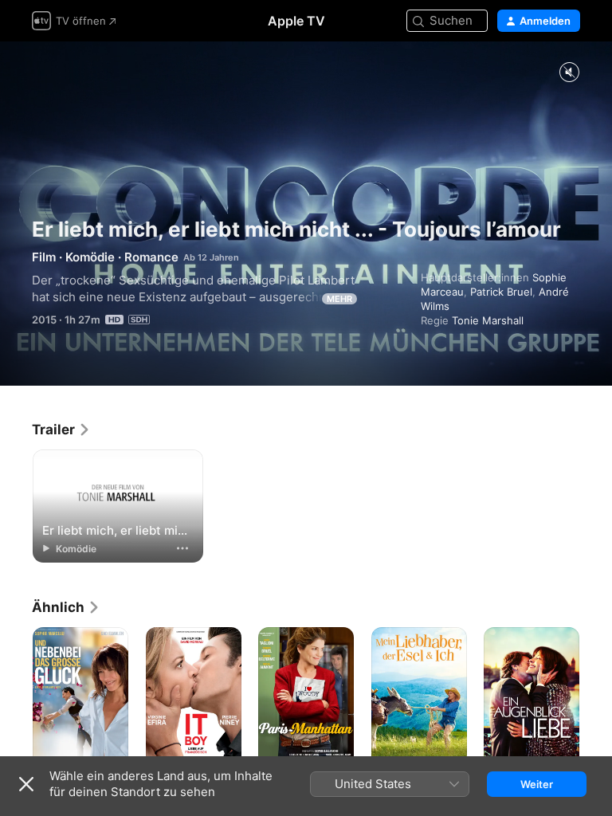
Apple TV (296, 21)
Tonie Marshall (488, 320)
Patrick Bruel (501, 291)
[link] (61, 429)
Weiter (536, 784)
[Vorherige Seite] (16, 698)
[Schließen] (26, 784)
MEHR (339, 298)
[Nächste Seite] (596, 698)
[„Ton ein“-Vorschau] (569, 73)
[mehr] (182, 548)
